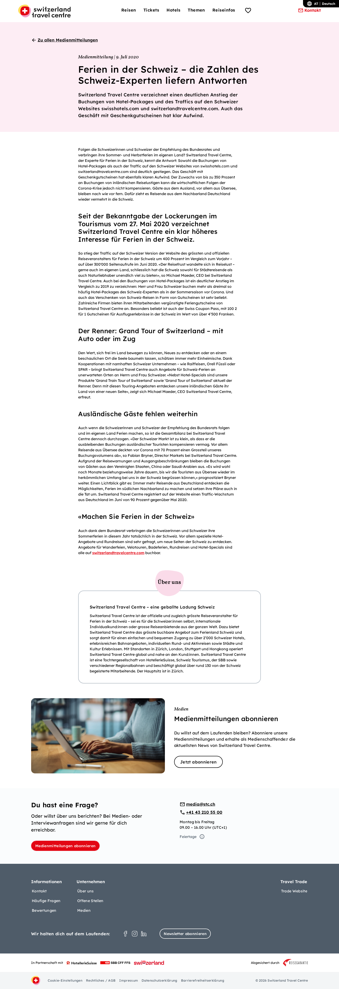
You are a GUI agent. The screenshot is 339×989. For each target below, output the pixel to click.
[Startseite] (44, 11)
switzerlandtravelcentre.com (118, 552)
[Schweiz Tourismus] (149, 962)
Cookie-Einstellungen (65, 980)
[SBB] (115, 962)
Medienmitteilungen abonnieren (65, 845)
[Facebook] (125, 933)
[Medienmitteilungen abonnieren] (169, 735)
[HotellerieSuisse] (82, 962)
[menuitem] (128, 10)
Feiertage (188, 836)
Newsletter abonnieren (185, 933)
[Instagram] (134, 933)
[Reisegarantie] (295, 962)
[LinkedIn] (144, 933)
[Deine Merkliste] (248, 11)
